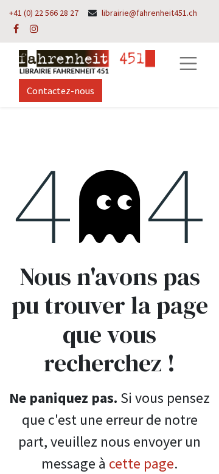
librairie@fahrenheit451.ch (149, 12)
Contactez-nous (60, 90)
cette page (141, 463)
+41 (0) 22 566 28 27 (43, 12)
